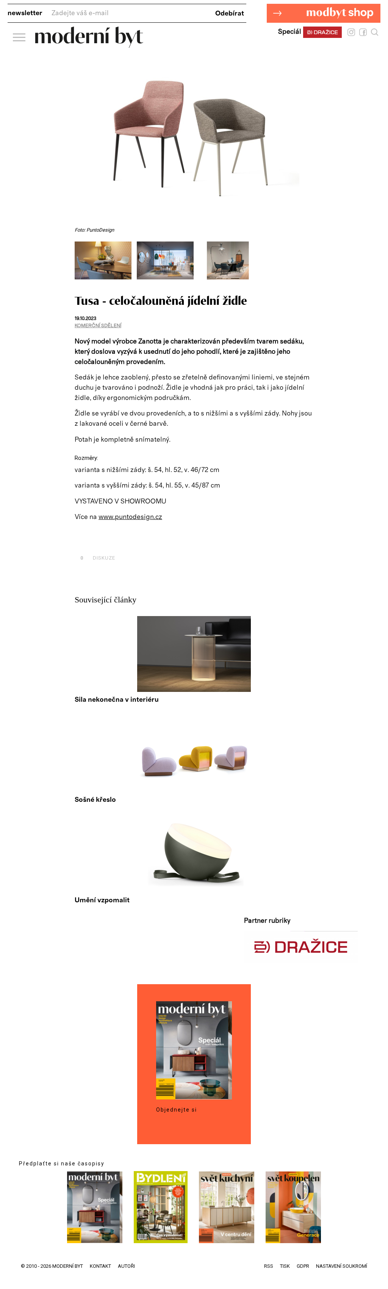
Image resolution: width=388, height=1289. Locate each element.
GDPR (303, 1266)
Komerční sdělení (98, 325)
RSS (268, 1266)
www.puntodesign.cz (130, 517)
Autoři (126, 1266)
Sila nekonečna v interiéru (117, 699)
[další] (306, 264)
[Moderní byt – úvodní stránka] (89, 45)
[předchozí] (81, 264)
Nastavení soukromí (341, 1266)
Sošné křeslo (95, 800)
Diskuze (97, 558)
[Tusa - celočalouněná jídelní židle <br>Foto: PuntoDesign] (106, 277)
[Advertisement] (163, 540)
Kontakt (100, 1266)
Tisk (285, 1266)
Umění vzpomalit (102, 900)
